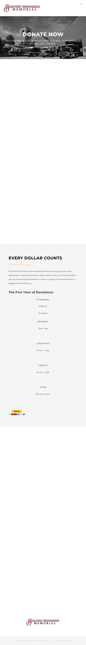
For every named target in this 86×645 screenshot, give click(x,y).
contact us (44, 279)
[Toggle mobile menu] (81, 4)
